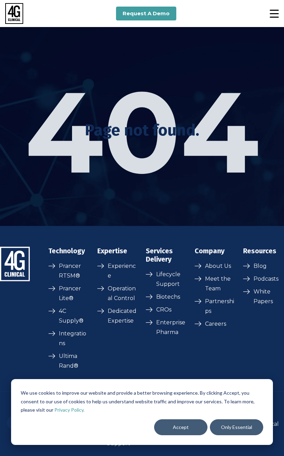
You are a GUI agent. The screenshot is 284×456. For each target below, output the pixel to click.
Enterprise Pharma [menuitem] (170, 327)
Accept (181, 427)
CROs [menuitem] (163, 309)
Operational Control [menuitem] (122, 293)
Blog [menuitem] (260, 266)
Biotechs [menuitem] (168, 296)
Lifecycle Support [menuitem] (168, 279)
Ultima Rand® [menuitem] (68, 361)
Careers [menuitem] (215, 324)
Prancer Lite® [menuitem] (70, 293)
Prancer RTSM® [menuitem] (70, 271)
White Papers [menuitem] (263, 296)
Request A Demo (146, 13)
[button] (274, 13)
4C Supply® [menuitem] (71, 316)
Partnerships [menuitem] (219, 306)
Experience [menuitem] (122, 271)
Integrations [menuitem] (72, 338)
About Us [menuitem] (218, 266)
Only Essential (236, 427)
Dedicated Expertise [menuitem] (122, 316)
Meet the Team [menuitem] (218, 283)
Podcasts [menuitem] (266, 278)
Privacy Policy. (69, 410)
